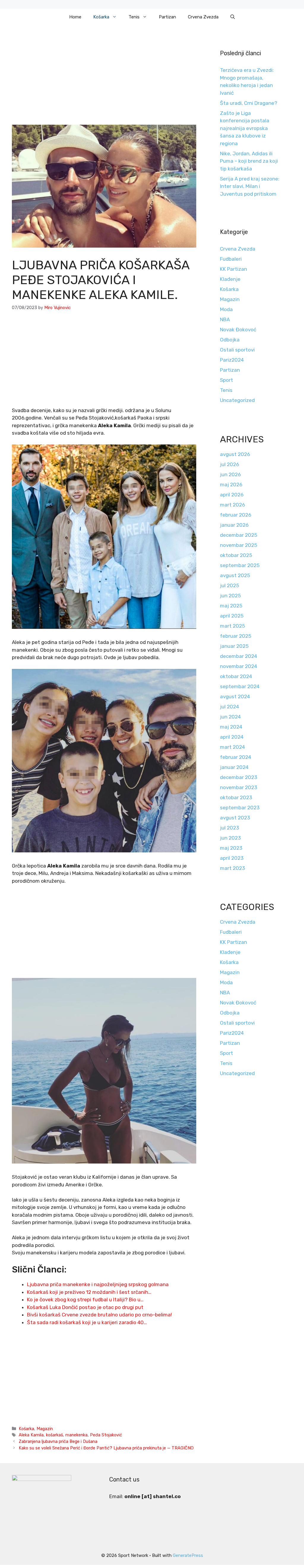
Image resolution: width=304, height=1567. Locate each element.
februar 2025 (235, 636)
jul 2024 (229, 707)
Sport (226, 380)
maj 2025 (231, 606)
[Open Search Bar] (232, 17)
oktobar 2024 (236, 676)
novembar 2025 (238, 545)
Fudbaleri (231, 259)
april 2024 (231, 737)
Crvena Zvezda (203, 17)
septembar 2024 (239, 686)
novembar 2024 (238, 666)
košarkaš (54, 1435)
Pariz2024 (232, 360)
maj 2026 (231, 484)
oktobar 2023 (236, 797)
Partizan (167, 17)
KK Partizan (233, 269)
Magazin (45, 1428)
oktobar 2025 (236, 555)
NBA (225, 319)
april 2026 (231, 495)
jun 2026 (230, 474)
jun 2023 (230, 838)
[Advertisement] (104, 80)
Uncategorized (237, 400)
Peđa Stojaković (106, 1435)
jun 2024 (230, 717)
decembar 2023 (238, 777)
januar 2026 (234, 525)
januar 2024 (234, 767)
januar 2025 (234, 646)
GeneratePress (188, 1555)
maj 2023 (231, 848)
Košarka (101, 17)
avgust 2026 (235, 454)
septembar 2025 (239, 565)
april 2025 (231, 616)
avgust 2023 (235, 818)
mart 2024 (232, 747)
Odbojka (230, 340)
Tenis (134, 17)
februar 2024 (235, 757)
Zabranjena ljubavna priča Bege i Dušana (58, 1441)
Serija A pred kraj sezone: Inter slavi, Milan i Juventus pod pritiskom (249, 186)
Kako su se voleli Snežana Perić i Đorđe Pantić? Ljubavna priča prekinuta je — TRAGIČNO (106, 1448)
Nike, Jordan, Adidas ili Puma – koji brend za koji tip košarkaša (249, 161)
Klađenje (230, 279)
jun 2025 (230, 596)
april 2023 (231, 858)
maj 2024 (231, 727)
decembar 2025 (238, 535)
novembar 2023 (238, 787)
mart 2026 (232, 505)
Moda (226, 309)
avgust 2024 (235, 696)
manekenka (76, 1435)
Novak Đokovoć (238, 330)
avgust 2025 (235, 575)
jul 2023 (229, 828)
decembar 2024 (238, 656)
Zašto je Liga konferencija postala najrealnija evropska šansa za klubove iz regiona (244, 128)
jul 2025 (229, 585)
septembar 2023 (239, 808)
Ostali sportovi (237, 350)
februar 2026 (235, 515)
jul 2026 (229, 464)
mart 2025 (232, 626)
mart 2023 (232, 868)
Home (75, 17)
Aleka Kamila (31, 1435)
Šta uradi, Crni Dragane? (248, 103)
